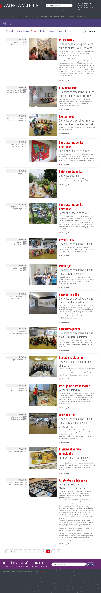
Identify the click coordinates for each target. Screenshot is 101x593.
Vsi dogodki (9, 31)
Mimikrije (65, 266)
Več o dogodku (65, 81)
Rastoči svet (66, 116)
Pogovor (59, 31)
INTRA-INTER (66, 40)
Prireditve (42, 31)
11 (53, 551)
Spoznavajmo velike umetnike (71, 145)
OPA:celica (41, 571)
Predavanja (18, 31)
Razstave (43, 16)
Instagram (88, 7)
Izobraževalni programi (57, 16)
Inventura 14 (66, 240)
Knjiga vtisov (81, 16)
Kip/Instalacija (68, 88)
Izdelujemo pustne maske (74, 386)
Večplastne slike (69, 294)
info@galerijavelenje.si (87, 3)
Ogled (65, 31)
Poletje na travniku (70, 171)
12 (58, 551)
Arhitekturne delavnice (73, 480)
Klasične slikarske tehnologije (70, 451)
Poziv (70, 31)
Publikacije (71, 16)
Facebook (80, 7)
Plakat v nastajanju (71, 357)
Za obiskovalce (9, 16)
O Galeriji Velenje (22, 16)
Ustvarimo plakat (69, 329)
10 (48, 551)
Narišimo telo (67, 415)
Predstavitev (51, 31)
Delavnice (34, 31)
